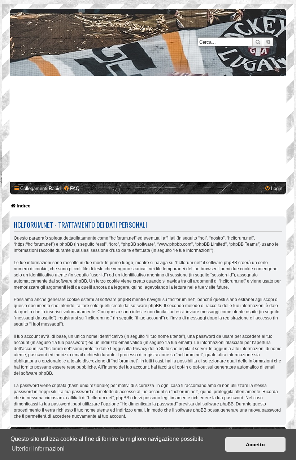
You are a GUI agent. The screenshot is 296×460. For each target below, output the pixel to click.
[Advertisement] (148, 130)
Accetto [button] (255, 444)
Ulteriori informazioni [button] (38, 449)
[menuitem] (71, 188)
